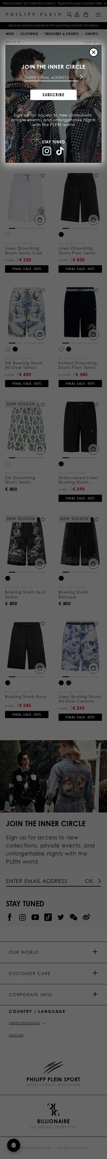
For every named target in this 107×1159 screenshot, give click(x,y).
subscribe (53, 94)
